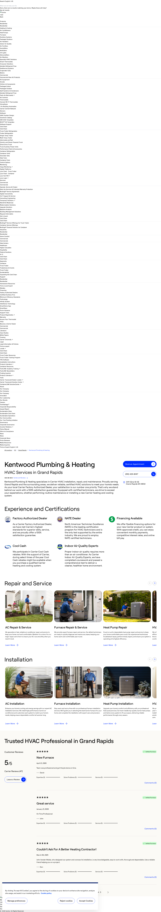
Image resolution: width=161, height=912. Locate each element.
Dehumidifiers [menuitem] (4, 55)
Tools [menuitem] (2, 377)
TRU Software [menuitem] (4, 360)
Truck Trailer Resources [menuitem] (8, 355)
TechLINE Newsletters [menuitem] (7, 371)
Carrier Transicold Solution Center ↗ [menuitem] (12, 382)
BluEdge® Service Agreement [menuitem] (9, 191)
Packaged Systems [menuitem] (6, 39)
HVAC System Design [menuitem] (7, 115)
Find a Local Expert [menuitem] (6, 286)
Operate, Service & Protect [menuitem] (8, 187)
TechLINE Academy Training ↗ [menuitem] (10, 369)
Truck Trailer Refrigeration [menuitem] (8, 131)
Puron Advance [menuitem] (5, 310)
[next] (108, 892)
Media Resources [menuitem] (5, 442)
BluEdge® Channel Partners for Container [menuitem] (13, 227)
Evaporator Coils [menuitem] (5, 70)
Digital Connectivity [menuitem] (6, 194)
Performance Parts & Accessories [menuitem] (11, 149)
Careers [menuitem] (2, 402)
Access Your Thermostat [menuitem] (8, 319)
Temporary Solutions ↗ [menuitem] (7, 200)
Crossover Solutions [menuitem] (6, 64)
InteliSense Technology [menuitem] (7, 304)
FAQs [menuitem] (2, 321)
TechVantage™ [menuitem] (4, 404)
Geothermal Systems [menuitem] (7, 68)
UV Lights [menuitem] (3, 53)
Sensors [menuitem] (2, 111)
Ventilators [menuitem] (3, 50)
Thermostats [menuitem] (4, 100)
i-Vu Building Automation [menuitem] (8, 106)
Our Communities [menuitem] (5, 418)
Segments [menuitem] (3, 261)
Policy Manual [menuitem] (4, 429)
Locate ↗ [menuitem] (3, 348)
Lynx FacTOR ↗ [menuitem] (5, 176)
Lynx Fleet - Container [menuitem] (7, 173)
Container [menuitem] (3, 263)
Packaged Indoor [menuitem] (5, 86)
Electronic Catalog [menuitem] (6, 117)
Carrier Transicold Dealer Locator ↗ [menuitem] (11, 380)
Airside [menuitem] (2, 82)
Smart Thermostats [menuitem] (6, 62)
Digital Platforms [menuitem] (5, 169)
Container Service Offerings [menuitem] (9, 225)
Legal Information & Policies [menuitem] (9, 344)
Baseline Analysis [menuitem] (6, 209)
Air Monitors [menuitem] (4, 57)
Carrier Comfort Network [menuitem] (8, 109)
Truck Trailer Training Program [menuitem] (10, 357)
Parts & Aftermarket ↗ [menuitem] (7, 95)
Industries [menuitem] (3, 229)
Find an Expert (5, 447)
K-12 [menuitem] (1, 254)
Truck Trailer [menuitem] (4, 265)
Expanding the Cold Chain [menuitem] (8, 274)
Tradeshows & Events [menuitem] (7, 268)
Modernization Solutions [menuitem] (8, 205)
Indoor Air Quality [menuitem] (5, 44)
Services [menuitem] (3, 180)
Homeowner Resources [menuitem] (7, 283)
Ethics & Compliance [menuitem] (7, 431)
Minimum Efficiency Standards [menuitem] (10, 297)
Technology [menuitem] (4, 299)
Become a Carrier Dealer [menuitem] (8, 324)
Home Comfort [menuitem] (4, 236)
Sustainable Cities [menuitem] (6, 411)
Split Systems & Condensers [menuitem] (9, 91)
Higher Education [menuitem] (5, 248)
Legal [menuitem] (2, 342)
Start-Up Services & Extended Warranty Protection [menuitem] (16, 189)
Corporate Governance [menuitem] (7, 425)
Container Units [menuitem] (5, 153)
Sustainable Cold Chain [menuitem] (7, 413)
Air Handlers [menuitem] (4, 41)
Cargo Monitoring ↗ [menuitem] (6, 167)
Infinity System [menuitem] (5, 301)
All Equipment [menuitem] (5, 79)
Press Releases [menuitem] (5, 440)
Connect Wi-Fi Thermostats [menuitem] (9, 102)
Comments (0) (151, 783)
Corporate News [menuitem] (5, 438)
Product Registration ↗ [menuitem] (7, 315)
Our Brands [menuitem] (3, 400)
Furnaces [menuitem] (3, 35)
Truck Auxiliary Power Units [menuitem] (9, 147)
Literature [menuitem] (3, 330)
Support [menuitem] (2, 277)
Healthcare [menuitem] (3, 245)
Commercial (4, 77)
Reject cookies (66, 901)
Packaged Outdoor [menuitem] (6, 88)
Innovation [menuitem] (3, 395)
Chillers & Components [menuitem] (7, 84)
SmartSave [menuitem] (3, 308)
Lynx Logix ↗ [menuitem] (4, 178)
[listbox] (80, 618)
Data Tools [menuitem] (3, 158)
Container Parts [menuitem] (5, 160)
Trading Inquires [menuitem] (5, 373)
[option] (28, 618)
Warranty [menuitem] (3, 317)
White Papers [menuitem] (4, 335)
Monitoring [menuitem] (3, 164)
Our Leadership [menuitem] (5, 398)
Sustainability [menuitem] (4, 272)
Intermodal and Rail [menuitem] (6, 140)
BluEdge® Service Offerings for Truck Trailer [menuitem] (14, 223)
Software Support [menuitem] (5, 124)
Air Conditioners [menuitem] (5, 30)
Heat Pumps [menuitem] (4, 32)
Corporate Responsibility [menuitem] (8, 407)
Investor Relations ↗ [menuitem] (6, 427)
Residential (3, 26)
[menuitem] (3, 23)
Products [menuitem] (3, 21)
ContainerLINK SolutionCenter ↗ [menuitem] (10, 384)
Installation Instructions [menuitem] (7, 362)
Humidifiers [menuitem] (4, 48)
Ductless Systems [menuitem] (6, 37)
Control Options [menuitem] (5, 162)
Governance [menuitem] (4, 422)
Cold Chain (3, 129)
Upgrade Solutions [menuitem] (6, 207)
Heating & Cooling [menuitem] (6, 28)
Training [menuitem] (2, 337)
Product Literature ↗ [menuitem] (6, 364)
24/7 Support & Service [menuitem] (7, 196)
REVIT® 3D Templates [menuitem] (7, 122)
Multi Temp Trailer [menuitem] (6, 138)
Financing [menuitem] (3, 290)
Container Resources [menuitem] (6, 366)
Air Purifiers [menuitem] (4, 46)
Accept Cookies (86, 901)
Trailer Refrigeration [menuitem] (6, 133)
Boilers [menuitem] (2, 73)
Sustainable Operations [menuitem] (7, 416)
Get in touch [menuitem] (4, 216)
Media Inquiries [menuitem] (5, 445)
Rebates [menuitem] (2, 288)
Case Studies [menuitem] (4, 333)
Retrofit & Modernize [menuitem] (6, 203)
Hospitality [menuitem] (3, 250)
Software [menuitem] (3, 113)
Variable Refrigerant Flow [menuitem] (8, 66)
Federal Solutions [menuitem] (5, 252)
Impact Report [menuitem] (4, 409)
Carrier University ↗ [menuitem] (6, 339)
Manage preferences (16, 901)
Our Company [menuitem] (4, 393)
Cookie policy (46, 893)
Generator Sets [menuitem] (5, 156)
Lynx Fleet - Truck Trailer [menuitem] (8, 171)
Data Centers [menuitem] (4, 243)
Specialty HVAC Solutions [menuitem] (8, 59)
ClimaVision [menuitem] (4, 104)
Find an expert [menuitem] (4, 346)
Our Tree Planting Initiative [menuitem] (8, 420)
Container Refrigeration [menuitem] (7, 151)
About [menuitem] (2, 386)
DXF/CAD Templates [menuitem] (7, 120)
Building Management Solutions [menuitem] (10, 211)
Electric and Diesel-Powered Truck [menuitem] (11, 142)
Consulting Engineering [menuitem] (7, 198)
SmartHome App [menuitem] (5, 306)
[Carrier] (80, 13)
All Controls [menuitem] (4, 97)
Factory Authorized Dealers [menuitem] (9, 292)
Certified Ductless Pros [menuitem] (7, 295)
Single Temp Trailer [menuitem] (6, 135)
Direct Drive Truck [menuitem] (6, 144)
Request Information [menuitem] (6, 214)
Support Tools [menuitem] (4, 313)
